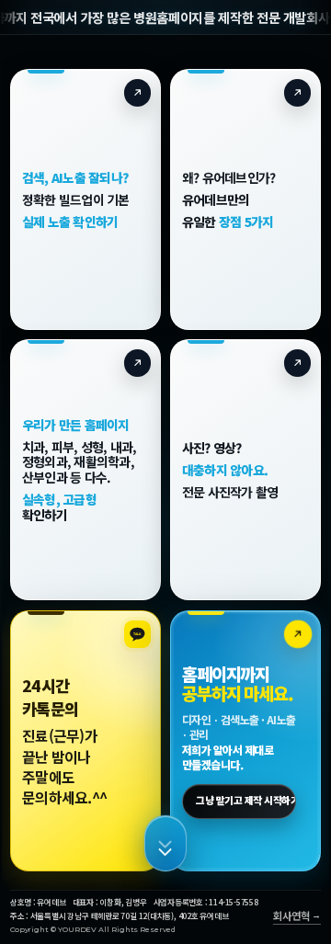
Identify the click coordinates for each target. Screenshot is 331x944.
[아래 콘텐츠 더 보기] (165, 843)
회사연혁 (291, 915)
